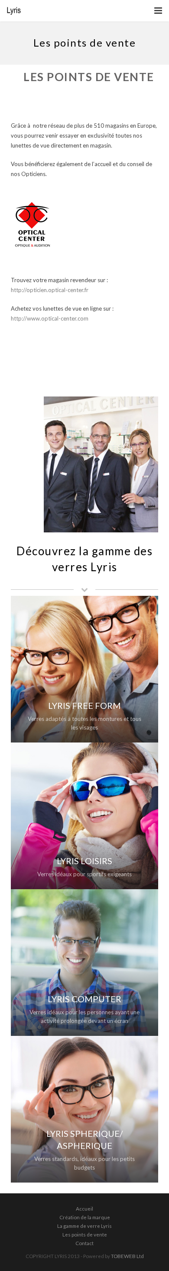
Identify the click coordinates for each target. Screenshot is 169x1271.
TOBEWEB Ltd (127, 1256)
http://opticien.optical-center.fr (49, 289)
